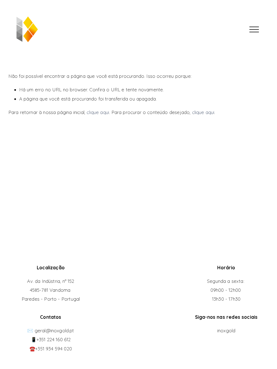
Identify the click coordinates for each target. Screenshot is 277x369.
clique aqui (98, 112)
